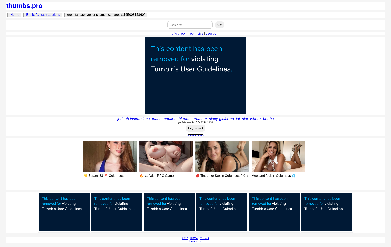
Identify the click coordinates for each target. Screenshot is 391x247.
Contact (204, 238)
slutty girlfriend (221, 119)
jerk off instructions (133, 119)
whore (255, 119)
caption (170, 119)
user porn (212, 33)
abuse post (195, 134)
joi (238, 119)
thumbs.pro (24, 5)
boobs (268, 119)
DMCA (194, 238)
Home (14, 14)
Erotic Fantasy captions (43, 14)
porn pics (196, 33)
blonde (185, 119)
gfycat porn (180, 33)
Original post (195, 128)
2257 (185, 238)
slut (245, 119)
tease (157, 119)
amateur (200, 119)
